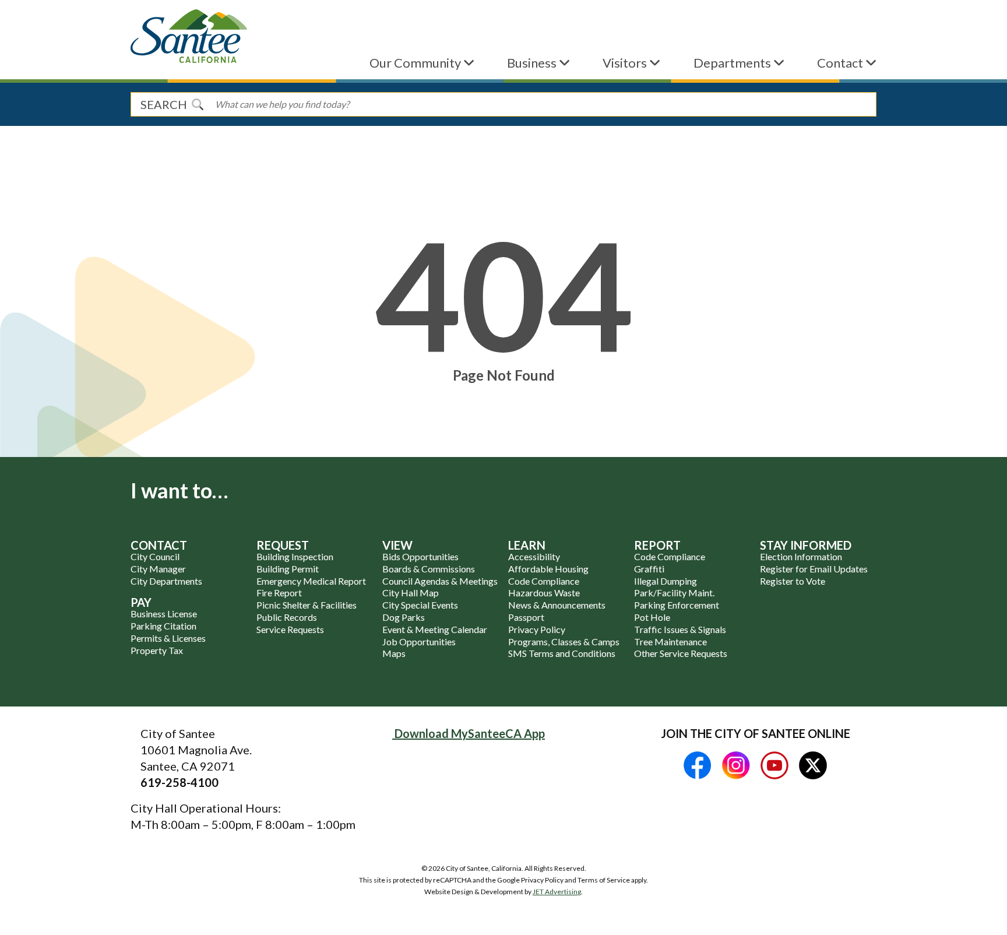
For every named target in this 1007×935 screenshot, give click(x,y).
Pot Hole (652, 617)
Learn (526, 545)
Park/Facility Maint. (674, 592)
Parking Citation (163, 625)
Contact (159, 545)
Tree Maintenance (670, 641)
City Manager (158, 568)
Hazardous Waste (544, 592)
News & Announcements (556, 604)
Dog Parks (403, 617)
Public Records (286, 617)
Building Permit (287, 568)
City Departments (166, 580)
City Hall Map (410, 592)
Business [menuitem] (533, 63)
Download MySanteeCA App (468, 733)
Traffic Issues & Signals (680, 629)
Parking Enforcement (676, 604)
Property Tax (157, 650)
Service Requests (290, 629)
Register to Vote (792, 580)
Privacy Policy (536, 629)
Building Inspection (294, 556)
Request (282, 545)
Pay (141, 602)
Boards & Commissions (428, 568)
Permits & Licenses (168, 638)
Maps (394, 653)
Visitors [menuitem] (626, 63)
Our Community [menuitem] (416, 63)
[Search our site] (197, 104)
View (397, 545)
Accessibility (534, 556)
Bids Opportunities (420, 556)
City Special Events (420, 604)
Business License (164, 613)
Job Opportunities (419, 641)
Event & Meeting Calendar (434, 629)
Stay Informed (805, 545)
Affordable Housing (548, 568)
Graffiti (649, 568)
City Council (155, 556)
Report (657, 545)
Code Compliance (543, 580)
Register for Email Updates (814, 568)
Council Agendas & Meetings (440, 580)
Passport (526, 617)
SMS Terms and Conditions (561, 653)
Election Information (801, 556)
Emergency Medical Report (311, 580)
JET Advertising (557, 891)
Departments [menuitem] (733, 63)
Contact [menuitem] (841, 63)
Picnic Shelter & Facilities (306, 604)
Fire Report (279, 592)
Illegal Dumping (665, 580)
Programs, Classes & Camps (563, 641)
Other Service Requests (680, 653)
